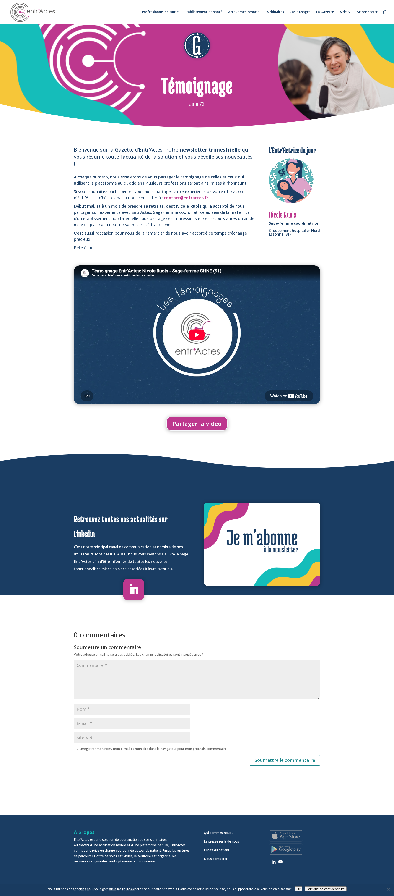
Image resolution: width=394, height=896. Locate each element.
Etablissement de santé (203, 12)
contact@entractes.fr (186, 197)
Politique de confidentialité (325, 889)
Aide (343, 12)
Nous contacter (215, 859)
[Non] (388, 889)
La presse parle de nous (221, 841)
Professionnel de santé (160, 12)
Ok (299, 889)
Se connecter (367, 12)
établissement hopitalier (106, 218)
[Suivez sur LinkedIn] (133, 589)
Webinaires (275, 12)
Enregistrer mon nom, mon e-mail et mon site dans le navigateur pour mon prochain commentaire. (153, 749)
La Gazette (325, 12)
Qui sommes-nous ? (219, 833)
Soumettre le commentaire (285, 760)
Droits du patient (216, 850)
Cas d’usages (300, 12)
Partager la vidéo (197, 423)
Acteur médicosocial (244, 12)
